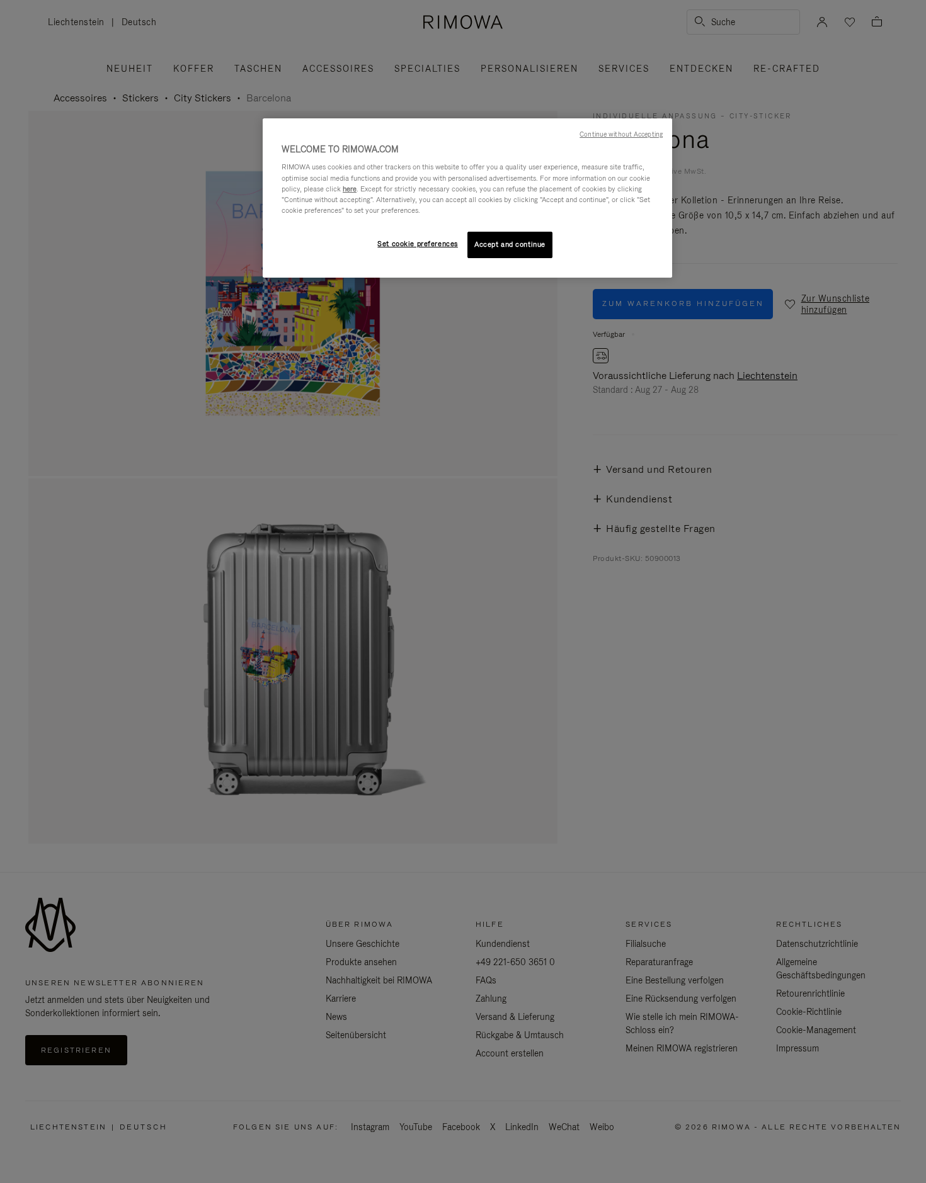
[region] (467, 198)
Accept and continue (510, 244)
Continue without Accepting (621, 134)
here (350, 189)
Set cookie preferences (417, 244)
